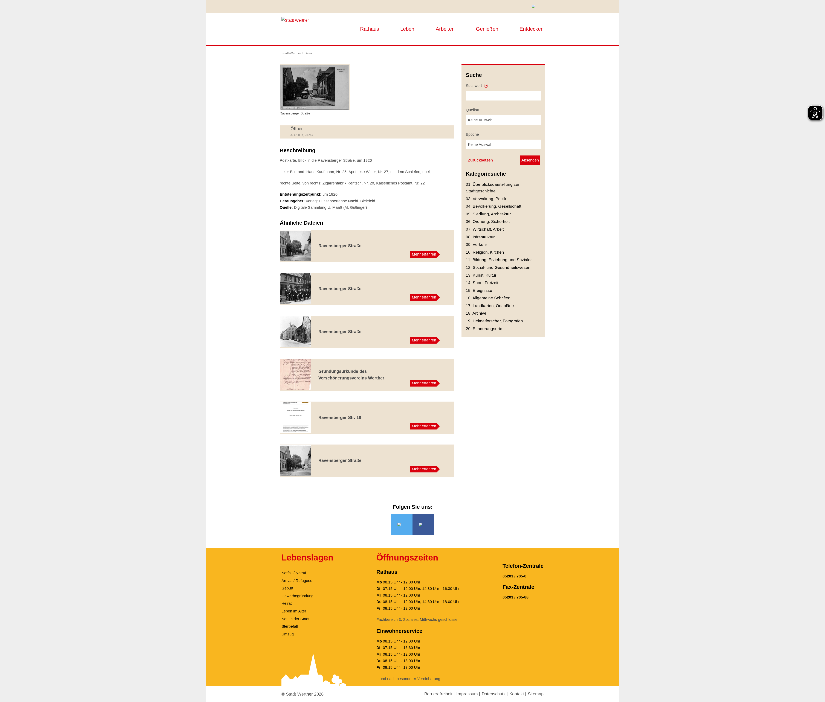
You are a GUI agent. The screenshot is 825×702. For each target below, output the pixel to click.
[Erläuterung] (486, 84)
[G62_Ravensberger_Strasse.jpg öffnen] (315, 87)
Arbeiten (445, 29)
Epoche (472, 134)
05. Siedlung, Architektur (488, 214)
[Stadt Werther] (295, 20)
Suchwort (474, 86)
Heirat (286, 603)
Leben (407, 29)
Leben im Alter (293, 611)
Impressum (467, 693)
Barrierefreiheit (438, 693)
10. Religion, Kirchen (485, 252)
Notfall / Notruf (293, 573)
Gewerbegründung (297, 596)
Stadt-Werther (291, 53)
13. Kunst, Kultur (481, 275)
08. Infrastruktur (480, 237)
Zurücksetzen (480, 160)
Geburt (287, 588)
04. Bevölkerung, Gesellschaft (493, 206)
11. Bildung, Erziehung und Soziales (499, 259)
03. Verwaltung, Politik (486, 198)
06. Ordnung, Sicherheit (488, 221)
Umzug (287, 634)
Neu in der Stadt (295, 619)
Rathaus (369, 29)
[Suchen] (535, 6)
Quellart (472, 110)
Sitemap (536, 693)
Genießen (487, 29)
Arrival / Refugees (296, 581)
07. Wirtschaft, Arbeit (485, 229)
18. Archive (476, 313)
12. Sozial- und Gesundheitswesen (498, 267)
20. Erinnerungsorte (484, 328)
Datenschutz (494, 693)
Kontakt (516, 693)
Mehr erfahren (424, 254)
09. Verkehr (476, 244)
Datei (308, 53)
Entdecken (531, 29)
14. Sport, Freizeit (482, 282)
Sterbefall (289, 626)
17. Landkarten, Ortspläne (490, 305)
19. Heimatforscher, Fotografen (494, 321)
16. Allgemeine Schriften (488, 298)
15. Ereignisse (479, 290)
